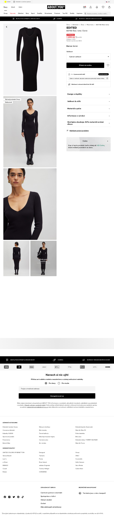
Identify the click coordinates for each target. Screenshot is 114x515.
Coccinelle (78, 459)
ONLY (77, 456)
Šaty (82, 25)
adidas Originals (44, 465)
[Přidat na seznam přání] (108, 65)
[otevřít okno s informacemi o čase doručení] (107, 78)
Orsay (77, 452)
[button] (88, 56)
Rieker (5, 472)
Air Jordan (42, 443)
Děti (20, 7)
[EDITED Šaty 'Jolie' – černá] (30, 204)
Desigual (42, 452)
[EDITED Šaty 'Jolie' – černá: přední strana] (30, 59)
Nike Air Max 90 (80, 430)
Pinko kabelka (80, 433)
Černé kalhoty (44, 433)
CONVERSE (43, 472)
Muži (13, 7)
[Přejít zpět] (6, 27)
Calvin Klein (79, 468)
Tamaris (42, 456)
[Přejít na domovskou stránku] (14, 488)
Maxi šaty (90, 25)
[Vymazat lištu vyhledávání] (109, 13)
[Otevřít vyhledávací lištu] (84, 14)
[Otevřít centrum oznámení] (97, 7)
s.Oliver (5, 462)
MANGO (5, 465)
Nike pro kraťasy (44, 427)
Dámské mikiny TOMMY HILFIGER (86, 440)
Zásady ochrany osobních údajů (35, 405)
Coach (5, 468)
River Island (43, 462)
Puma (41, 459)
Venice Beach (7, 456)
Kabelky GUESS (8, 433)
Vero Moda (79, 465)
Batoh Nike (6, 443)
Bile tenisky (43, 430)
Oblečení (75, 25)
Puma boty (6, 440)
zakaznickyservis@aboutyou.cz (37, 407)
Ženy (5, 7)
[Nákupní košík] (109, 7)
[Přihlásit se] (90, 7)
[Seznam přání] (103, 7)
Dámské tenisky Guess (10, 427)
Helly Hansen (79, 462)
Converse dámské (9, 430)
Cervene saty (43, 440)
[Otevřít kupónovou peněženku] (84, 7)
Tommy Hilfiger (44, 468)
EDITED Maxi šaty (102, 25)
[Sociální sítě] (5, 497)
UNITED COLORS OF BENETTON (13, 452)
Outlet (8, 1)
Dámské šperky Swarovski (84, 427)
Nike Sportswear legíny (47, 436)
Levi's (5, 459)
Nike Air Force (80, 443)
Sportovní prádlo (8, 436)
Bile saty (78, 436)
